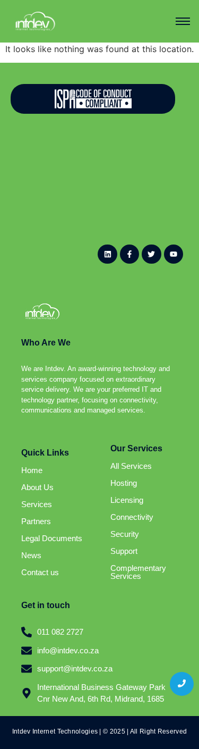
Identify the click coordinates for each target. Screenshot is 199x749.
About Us (37, 487)
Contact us (40, 572)
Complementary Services (138, 571)
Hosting (123, 482)
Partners (36, 521)
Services (36, 504)
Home (31, 470)
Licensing (126, 499)
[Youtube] (173, 254)
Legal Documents (51, 538)
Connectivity (131, 516)
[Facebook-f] (129, 254)
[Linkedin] (107, 254)
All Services (131, 465)
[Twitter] (151, 254)
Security (124, 533)
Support (123, 551)
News (31, 555)
